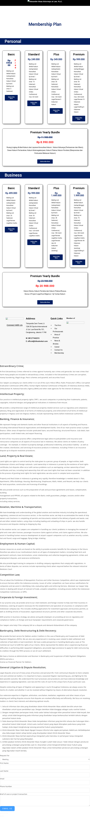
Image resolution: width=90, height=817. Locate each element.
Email (2, 779)
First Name (4, 763)
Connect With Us (14, 325)
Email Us (7, 808)
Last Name (4, 771)
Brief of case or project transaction (13, 794)
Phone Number (6, 786)
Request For (4, 755)
